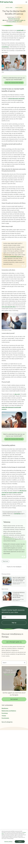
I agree (19, 841)
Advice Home (9, 7)
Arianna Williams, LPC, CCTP (15, 21)
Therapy (4, 715)
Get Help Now (17, 513)
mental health (20, 30)
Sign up (14, 623)
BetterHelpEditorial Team (14, 18)
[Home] (6, 2)
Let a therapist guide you (14, 642)
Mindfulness (18, 7)
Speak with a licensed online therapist (14, 82)
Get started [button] (14, 699)
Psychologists (5, 718)
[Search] (25, 662)
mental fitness (5, 46)
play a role (17, 394)
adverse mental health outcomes (13, 256)
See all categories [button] (7, 722)
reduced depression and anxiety (16, 98)
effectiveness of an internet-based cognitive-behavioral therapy (14, 492)
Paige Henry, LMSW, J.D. (19, 20)
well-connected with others (9, 306)
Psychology (5, 713)
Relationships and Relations (9, 710)
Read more (5, 561)
